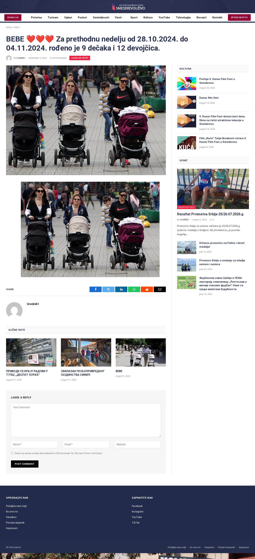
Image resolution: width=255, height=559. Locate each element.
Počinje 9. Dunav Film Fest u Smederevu (217, 81)
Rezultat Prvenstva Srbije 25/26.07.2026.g (210, 214)
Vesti (118, 17)
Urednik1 (20, 57)
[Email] (10, 230)
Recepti (201, 17)
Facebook (137, 506)
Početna (36, 17)
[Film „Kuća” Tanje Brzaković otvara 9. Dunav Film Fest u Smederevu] (186, 142)
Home (9, 27)
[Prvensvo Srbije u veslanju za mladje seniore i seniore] (186, 265)
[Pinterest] (10, 221)
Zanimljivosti (101, 17)
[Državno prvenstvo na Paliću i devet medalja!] (186, 247)
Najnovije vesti (186, 207)
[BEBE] (141, 352)
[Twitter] (10, 203)
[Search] (6, 7)
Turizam (53, 17)
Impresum (12, 528)
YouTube (164, 17)
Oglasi (68, 17)
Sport (134, 17)
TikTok (135, 522)
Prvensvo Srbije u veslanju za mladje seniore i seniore (222, 262)
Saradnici (11, 517)
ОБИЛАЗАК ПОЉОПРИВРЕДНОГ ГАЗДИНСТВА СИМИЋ (83, 373)
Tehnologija (183, 17)
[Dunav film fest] (186, 102)
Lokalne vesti (79, 57)
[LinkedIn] (10, 212)
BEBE (119, 371)
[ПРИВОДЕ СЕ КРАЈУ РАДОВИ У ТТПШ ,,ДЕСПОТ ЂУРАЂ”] (31, 352)
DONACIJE (12, 17)
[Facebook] (10, 194)
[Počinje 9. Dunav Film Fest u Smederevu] (186, 83)
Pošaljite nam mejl (16, 506)
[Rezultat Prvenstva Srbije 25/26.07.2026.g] (213, 189)
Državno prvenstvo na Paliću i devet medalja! (222, 244)
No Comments (60, 57)
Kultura (148, 17)
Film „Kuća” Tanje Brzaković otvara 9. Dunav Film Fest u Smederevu (222, 140)
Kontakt (217, 17)
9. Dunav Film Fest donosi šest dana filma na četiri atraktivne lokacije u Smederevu (222, 120)
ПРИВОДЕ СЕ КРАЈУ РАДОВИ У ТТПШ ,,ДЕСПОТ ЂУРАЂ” (27, 373)
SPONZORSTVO (239, 17)
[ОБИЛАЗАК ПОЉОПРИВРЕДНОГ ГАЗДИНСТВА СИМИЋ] (86, 352)
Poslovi (82, 17)
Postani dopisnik (15, 522)
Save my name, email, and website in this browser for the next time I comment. (59, 453)
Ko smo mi (12, 511)
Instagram (137, 511)
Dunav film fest (209, 97)
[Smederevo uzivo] (127, 6)
